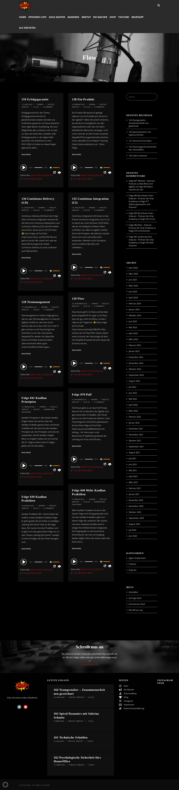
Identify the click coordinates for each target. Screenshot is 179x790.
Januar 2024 (134, 309)
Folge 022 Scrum (147, 219)
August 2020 (134, 524)
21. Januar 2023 (28, 208)
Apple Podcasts (37, 175)
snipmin (40, 104)
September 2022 (136, 375)
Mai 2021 (133, 470)
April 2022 (133, 405)
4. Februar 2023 (78, 104)
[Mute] (51, 168)
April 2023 (133, 333)
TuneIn (25, 178)
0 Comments (48, 107)
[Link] (19, 707)
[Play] (24, 167)
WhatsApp (138, 17)
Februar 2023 (135, 345)
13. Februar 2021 (28, 407)
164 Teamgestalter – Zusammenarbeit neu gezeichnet (139, 123)
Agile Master (57, 17)
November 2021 (136, 434)
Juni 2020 (133, 536)
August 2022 (134, 381)
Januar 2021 (134, 494)
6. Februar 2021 (78, 499)
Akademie (73, 17)
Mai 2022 (133, 399)
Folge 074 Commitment (139, 230)
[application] (41, 167)
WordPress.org (136, 610)
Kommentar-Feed (137, 604)
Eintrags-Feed (135, 598)
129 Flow (78, 298)
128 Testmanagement (36, 302)
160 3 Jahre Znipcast (138, 155)
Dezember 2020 (136, 500)
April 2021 (133, 476)
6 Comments (49, 508)
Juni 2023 (133, 321)
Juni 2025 (133, 279)
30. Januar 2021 (28, 506)
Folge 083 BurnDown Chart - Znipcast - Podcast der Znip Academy (141, 198)
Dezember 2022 (136, 357)
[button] (5, 784)
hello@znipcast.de (89, 664)
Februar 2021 (135, 488)
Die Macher (100, 17)
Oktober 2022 (135, 369)
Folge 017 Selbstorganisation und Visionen (139, 204)
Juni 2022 (133, 393)
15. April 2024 (27, 104)
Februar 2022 (135, 416)
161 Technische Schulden (140, 140)
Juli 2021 (132, 458)
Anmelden (133, 592)
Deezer (33, 178)
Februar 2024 (135, 303)
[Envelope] (26, 707)
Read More (26, 154)
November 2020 (136, 506)
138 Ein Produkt (83, 99)
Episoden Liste (37, 17)
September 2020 (136, 518)
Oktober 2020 (135, 512)
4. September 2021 (79, 400)
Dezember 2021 (136, 428)
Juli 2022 (132, 387)
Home (22, 17)
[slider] (56, 169)
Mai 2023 (133, 327)
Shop (113, 17)
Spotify (50, 175)
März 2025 (133, 285)
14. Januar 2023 (78, 208)
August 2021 (134, 452)
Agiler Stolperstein (137, 558)
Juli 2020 (132, 530)
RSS (40, 178)
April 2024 (133, 297)
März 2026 (133, 273)
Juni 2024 (133, 291)
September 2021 (136, 446)
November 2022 (136, 363)
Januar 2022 (134, 422)
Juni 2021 (133, 464)
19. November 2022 (29, 307)
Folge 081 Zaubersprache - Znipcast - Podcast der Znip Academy (141, 239)
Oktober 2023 (135, 315)
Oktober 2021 (135, 440)
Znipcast (25, 107)
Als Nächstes (27, 27)
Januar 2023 (134, 351)
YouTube (123, 17)
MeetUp (86, 17)
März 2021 (133, 482)
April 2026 (133, 267)
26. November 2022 (79, 304)
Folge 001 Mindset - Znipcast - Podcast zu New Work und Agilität (142, 184)
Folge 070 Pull (82, 394)
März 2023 (133, 339)
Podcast (51, 104)
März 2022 (133, 410)
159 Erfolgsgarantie (35, 99)
